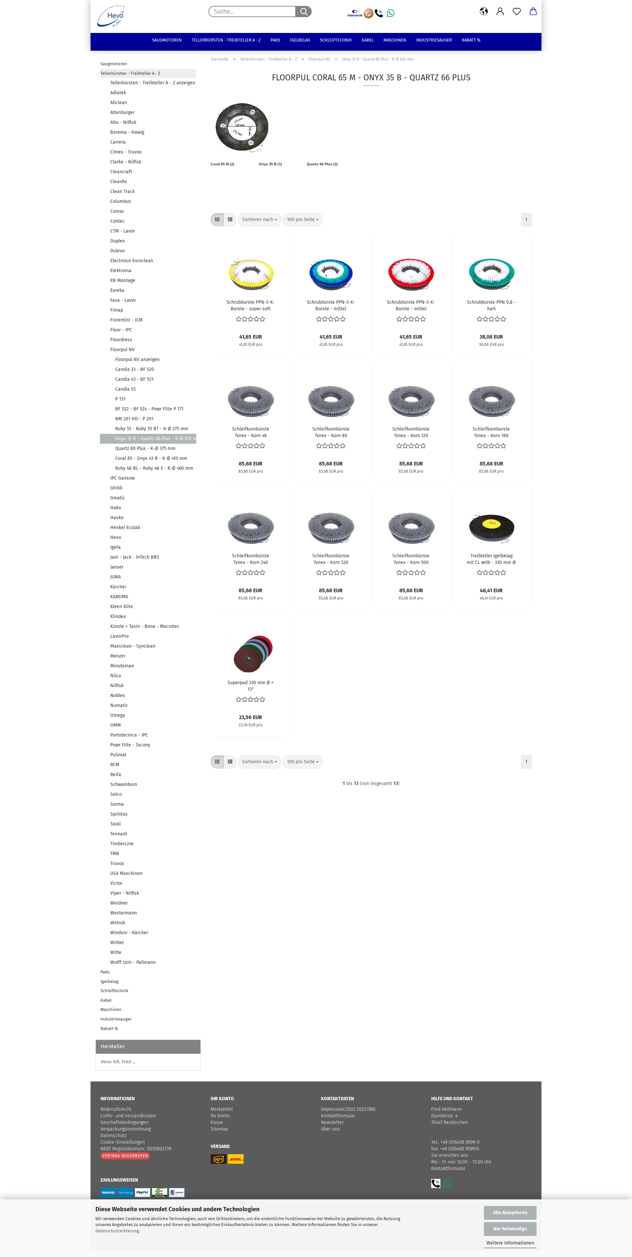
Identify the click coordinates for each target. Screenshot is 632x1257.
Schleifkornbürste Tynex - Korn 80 (331, 431)
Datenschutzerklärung (117, 1230)
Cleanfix (118, 181)
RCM (114, 765)
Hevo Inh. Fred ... (118, 1062)
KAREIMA (119, 597)
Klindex (118, 616)
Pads (275, 40)
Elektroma (120, 270)
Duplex (117, 241)
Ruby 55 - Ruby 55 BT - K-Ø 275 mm (151, 429)
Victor (116, 883)
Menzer (117, 656)
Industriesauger (434, 40)
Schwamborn (123, 784)
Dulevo (117, 251)
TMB (114, 853)
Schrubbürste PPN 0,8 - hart (491, 305)
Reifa (115, 774)
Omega (117, 715)
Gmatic (117, 498)
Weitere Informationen (510, 1243)
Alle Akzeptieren (510, 1212)
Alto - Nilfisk (123, 122)
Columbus (120, 201)
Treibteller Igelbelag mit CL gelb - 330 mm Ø (491, 558)
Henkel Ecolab (125, 527)
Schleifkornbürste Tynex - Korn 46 (250, 431)
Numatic (119, 705)
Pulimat (118, 755)
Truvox (117, 863)
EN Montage (122, 280)
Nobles (117, 695)
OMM (115, 725)
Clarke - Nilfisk (125, 162)
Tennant (118, 834)
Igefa (115, 547)
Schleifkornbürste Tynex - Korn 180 (491, 431)
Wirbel (117, 942)
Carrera (118, 142)
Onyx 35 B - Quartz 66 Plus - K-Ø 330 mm (155, 438)
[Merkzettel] (517, 11)
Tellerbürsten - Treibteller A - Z (226, 40)
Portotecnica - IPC (129, 735)
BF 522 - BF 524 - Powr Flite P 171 (149, 409)
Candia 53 (125, 389)
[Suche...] (303, 11)
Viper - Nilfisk (124, 893)
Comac (117, 211)
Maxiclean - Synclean (132, 646)
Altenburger (122, 112)
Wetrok (117, 923)
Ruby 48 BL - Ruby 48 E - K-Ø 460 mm (154, 468)
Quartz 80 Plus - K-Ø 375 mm (145, 448)
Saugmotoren (167, 40)
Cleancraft (121, 172)
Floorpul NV (122, 349)
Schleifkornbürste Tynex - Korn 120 (411, 431)
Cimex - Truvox (126, 152)
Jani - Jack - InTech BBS (134, 557)
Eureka (117, 290)
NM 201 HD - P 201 (134, 419)
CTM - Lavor (122, 231)
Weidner (119, 903)
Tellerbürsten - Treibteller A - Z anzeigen (152, 83)
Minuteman (122, 666)
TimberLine (122, 844)
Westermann (123, 913)
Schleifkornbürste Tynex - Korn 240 (250, 558)
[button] (484, 11)
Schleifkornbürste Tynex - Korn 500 (411, 558)
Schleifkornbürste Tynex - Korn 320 (331, 558)
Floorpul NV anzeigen (137, 359)
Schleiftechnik (336, 40)
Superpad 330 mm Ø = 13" (250, 685)
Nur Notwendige (510, 1229)
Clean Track (122, 191)
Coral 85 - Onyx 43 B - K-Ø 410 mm (151, 458)
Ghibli (116, 488)
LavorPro (119, 636)
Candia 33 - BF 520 (134, 369)
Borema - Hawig (127, 132)
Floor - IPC (121, 330)
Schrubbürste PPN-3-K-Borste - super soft (250, 305)
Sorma (117, 804)
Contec (117, 221)
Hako (115, 508)
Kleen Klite (121, 606)
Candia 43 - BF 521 (134, 379)
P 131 (120, 399)
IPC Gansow (122, 478)
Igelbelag (300, 40)
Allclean (118, 102)
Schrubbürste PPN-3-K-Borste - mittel (331, 305)
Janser (116, 567)
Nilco (115, 676)
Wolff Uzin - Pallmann (133, 962)
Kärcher (118, 587)
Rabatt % (471, 40)
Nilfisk (116, 685)
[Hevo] (113, 16)
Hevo (115, 537)
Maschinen (394, 40)
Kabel (368, 40)
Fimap (116, 310)
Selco (116, 794)
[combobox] (259, 219)
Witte (115, 952)
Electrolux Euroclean (131, 261)
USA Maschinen (126, 873)
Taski (115, 824)
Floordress (121, 340)
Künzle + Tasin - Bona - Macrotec (144, 626)
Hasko (116, 517)
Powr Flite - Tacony (130, 745)
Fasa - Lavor (123, 300)
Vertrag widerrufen (125, 1156)
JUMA (115, 577)
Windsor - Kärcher (129, 933)
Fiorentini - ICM (126, 320)
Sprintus (119, 814)
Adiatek (118, 93)
